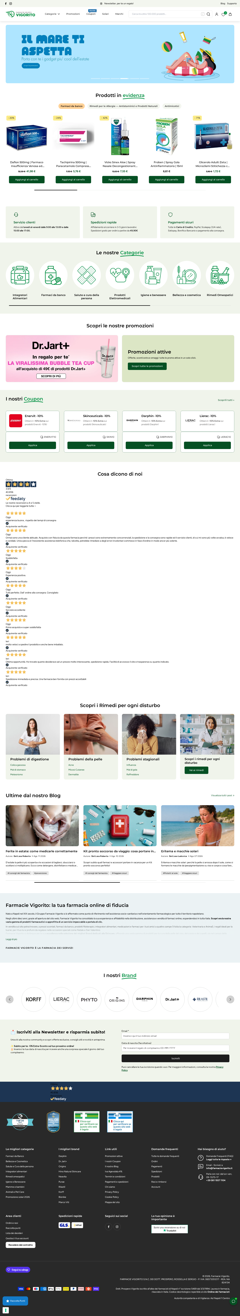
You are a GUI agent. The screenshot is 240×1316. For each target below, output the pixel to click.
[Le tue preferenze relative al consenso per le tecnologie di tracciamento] (6, 1310)
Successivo (26, 509)
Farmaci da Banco (15, 1156)
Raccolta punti (13, 1228)
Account (155, 1187)
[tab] (95, 79)
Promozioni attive (114, 1156)
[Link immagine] (62, 358)
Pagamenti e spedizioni (116, 1181)
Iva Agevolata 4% (113, 1171)
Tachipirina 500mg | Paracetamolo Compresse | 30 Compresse (73, 166)
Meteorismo (16, 774)
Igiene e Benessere (15, 1181)
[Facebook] (5, 4)
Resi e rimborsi (158, 1181)
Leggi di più (11, 939)
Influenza (131, 765)
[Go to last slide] (10, 999)
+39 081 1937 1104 (215, 1180)
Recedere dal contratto (20, 1245)
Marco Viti (64, 1202)
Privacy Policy (112, 1192)
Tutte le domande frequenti (165, 1156)
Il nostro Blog (111, 1166)
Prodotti (155, 1176)
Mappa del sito (112, 1202)
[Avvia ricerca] (208, 14)
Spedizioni (156, 1171)
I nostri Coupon (113, 1161)
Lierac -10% (208, 416)
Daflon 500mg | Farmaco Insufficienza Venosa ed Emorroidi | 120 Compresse (26, 166)
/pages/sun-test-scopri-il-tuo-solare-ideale (28, 26)
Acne (71, 765)
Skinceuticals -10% (96, 416)
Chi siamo (110, 1187)
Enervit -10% (34, 416)
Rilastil (62, 1187)
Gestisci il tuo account (17, 1238)
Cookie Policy (112, 1197)
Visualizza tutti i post (221, 795)
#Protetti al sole (170, 873)
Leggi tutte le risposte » (219, 1159)
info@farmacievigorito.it (219, 1168)
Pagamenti (156, 1166)
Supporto (232, 3)
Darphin (63, 1156)
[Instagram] (10, 4)
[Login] (216, 14)
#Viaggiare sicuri (119, 873)
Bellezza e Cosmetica (17, 1161)
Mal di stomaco (18, 769)
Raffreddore (133, 774)
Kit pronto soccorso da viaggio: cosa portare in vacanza (118, 851)
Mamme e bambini (15, 1187)
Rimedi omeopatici (15, 1176)
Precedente (13, 509)
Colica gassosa (17, 765)
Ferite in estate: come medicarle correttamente (41, 851)
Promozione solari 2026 (18, 1197)
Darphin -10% (151, 416)
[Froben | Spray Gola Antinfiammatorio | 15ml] (167, 136)
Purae (61, 1181)
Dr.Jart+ (63, 1161)
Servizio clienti (24, 222)
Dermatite (73, 774)
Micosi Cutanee (76, 769)
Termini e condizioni (115, 1176)
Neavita (62, 1176)
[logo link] (33, 999)
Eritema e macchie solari (179, 851)
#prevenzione (40, 873)
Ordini (154, 1161)
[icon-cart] (230, 14)
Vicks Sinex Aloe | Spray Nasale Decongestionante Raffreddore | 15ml (120, 166)
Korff (61, 1192)
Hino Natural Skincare (70, 1171)
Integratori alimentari (16, 1171)
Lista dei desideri (14, 1233)
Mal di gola (132, 769)
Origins (62, 1166)
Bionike (62, 1197)
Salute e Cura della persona (19, 1166)
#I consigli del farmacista (19, 873)
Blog (223, 3)
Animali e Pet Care (15, 1192)
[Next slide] (230, 999)
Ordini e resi (12, 1223)
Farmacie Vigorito (220, 1276)
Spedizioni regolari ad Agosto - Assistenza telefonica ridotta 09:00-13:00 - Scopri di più (119, 3)
